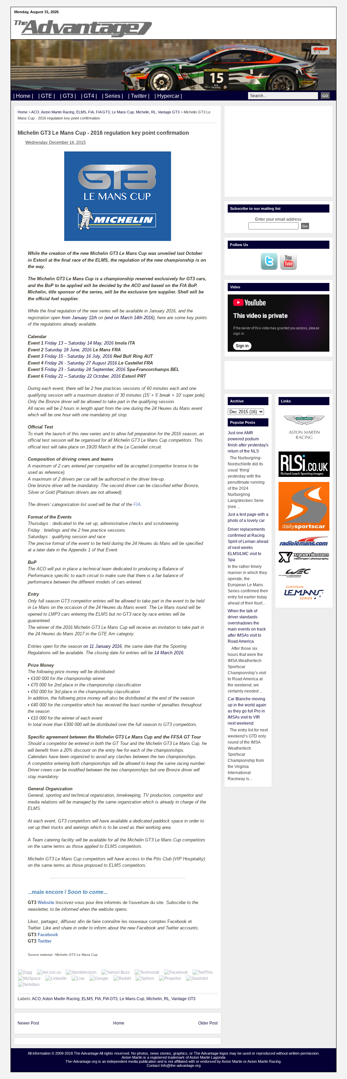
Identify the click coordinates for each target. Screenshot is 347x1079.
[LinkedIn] (56, 978)
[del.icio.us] (49, 972)
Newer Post (28, 1023)
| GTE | (46, 96)
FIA (91, 112)
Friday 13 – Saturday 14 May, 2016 (79, 343)
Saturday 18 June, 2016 (68, 349)
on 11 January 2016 (102, 646)
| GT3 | (68, 96)
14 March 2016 (168, 652)
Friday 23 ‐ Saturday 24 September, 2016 (85, 369)
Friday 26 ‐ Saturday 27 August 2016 (81, 363)
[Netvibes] (29, 984)
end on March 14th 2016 (129, 317)
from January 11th (79, 317)
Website (46, 902)
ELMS (81, 112)
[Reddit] (122, 978)
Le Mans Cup (123, 112)
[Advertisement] (278, 151)
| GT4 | (89, 96)
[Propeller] (170, 978)
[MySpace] (29, 978)
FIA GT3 (103, 112)
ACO (35, 112)
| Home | (23, 96)
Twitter (45, 941)
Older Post (208, 1023)
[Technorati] (147, 972)
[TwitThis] (202, 972)
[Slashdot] (197, 978)
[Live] (78, 978)
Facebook (48, 934)
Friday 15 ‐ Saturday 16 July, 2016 (78, 356)
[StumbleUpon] (81, 972)
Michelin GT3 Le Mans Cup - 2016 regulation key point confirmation (103, 133)
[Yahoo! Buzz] (115, 972)
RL (153, 112)
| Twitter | (138, 96)
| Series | (112, 96)
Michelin (142, 112)
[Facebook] (176, 972)
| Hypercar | (168, 96)
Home (22, 112)
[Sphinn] (145, 978)
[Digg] (25, 972)
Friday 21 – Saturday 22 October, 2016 (83, 376)
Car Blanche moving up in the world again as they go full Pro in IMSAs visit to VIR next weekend (247, 711)
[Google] (98, 978)
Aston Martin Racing (57, 112)
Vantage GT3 (169, 112)
